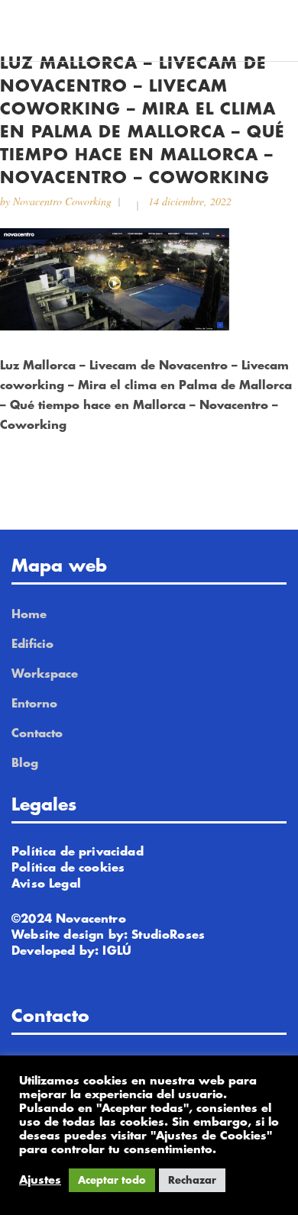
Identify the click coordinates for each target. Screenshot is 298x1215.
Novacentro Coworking (62, 201)
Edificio (32, 644)
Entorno (34, 704)
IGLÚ (116, 951)
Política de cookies (68, 868)
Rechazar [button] (192, 1180)
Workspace (44, 674)
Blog (24, 763)
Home (29, 614)
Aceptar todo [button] (112, 1180)
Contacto (37, 734)
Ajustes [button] (40, 1180)
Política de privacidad (77, 852)
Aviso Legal (46, 884)
